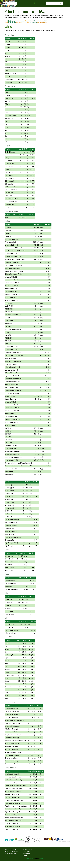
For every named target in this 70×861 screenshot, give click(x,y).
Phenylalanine (8, 669)
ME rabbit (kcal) (8, 603)
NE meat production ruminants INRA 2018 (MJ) (15, 260)
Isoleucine (7, 661)
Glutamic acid (8, 690)
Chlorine (7, 110)
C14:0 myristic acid (9, 158)
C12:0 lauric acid (8, 155)
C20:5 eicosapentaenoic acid (11, 190)
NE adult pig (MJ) (8, 517)
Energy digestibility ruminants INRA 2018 (14, 265)
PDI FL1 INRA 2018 (9, 312)
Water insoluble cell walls (10, 68)
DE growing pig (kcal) (9, 485)
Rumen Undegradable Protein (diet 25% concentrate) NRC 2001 (18, 463)
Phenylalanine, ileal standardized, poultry (14, 800)
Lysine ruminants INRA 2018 (11, 277)
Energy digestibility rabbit (10, 611)
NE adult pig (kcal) (9, 499)
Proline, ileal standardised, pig (11, 764)
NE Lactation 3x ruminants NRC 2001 (12, 451)
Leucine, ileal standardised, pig (11, 732)
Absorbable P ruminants (10, 396)
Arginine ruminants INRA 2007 (11, 425)
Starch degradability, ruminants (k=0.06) (13, 379)
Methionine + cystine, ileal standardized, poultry (15, 786)
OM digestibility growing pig (11, 526)
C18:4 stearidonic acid (10, 178)
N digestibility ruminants (10, 358)
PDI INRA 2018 (8, 236)
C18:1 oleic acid (8, 169)
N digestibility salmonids (10, 633)
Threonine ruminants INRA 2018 (11, 280)
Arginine (7, 681)
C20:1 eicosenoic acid (9, 184)
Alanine (6, 684)
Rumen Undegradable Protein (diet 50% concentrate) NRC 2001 (18, 466)
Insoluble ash (8, 56)
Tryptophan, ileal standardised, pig (12, 723)
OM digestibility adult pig (10, 528)
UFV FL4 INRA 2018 (9, 321)
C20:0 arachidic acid (9, 181)
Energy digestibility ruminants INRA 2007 (14, 355)
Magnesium (7, 101)
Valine (6, 664)
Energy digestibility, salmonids (11, 630)
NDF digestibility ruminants (11, 364)
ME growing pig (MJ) (9, 505)
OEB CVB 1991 (8, 437)
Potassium (7, 104)
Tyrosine (7, 672)
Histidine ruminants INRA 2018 (11, 297)
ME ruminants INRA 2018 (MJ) (11, 254)
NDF (6, 59)
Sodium (6, 107)
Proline (6, 698)
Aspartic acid (8, 687)
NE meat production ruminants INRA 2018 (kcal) (15, 251)
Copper (6, 127)
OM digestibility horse (10, 581)
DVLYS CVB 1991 (8, 440)
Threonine (7, 646)
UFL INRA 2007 (8, 332)
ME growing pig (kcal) (9, 488)
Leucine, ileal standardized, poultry (12, 797)
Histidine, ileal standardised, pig (12, 744)
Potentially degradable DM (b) (11, 387)
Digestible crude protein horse (11, 590)
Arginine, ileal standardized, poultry (12, 812)
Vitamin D (7, 217)
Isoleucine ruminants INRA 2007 (12, 411)
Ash (6, 53)
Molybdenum (8, 139)
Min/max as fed (30, 31)
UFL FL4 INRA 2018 (9, 318)
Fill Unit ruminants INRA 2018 (11, 242)
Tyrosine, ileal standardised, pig (12, 738)
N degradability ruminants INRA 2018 (13, 268)
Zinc (6, 124)
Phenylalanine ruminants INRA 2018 (12, 294)
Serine (6, 696)
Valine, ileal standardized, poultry (12, 794)
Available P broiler (9, 571)
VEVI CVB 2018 (8, 431)
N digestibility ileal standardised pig (13, 537)
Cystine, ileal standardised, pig (11, 717)
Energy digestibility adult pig (11, 523)
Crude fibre (7, 47)
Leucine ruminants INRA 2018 (11, 292)
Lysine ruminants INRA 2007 (11, 402)
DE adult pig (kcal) (9, 494)
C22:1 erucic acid (8, 196)
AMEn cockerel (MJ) (9, 562)
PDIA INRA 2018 (8, 233)
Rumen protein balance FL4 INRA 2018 (13, 329)
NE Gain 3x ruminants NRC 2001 (11, 460)
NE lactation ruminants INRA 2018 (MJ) (13, 257)
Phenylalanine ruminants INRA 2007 (12, 419)
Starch (6, 71)
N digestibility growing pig (11, 531)
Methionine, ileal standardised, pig (12, 714)
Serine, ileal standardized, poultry (12, 826)
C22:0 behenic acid (9, 193)
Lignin (6, 65)
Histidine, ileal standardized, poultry (13, 809)
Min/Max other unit (51, 31)
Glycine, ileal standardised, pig (11, 758)
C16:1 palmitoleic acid (9, 164)
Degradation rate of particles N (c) (12, 376)
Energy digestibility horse (10, 584)
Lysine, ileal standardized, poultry (12, 774)
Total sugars (7, 76)
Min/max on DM (40, 31)
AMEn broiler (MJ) (8, 565)
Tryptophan (7, 658)
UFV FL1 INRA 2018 (9, 306)
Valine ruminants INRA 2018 (11, 289)
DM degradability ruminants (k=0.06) (13, 382)
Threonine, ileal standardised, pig (12, 712)
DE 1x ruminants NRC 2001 (10, 448)
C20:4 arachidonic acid (10, 187)
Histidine (7, 678)
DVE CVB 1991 (8, 434)
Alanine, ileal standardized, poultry (12, 815)
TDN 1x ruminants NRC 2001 (11, 446)
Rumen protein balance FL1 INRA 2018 (13, 315)
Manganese (7, 122)
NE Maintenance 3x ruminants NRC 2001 (13, 457)
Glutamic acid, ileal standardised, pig (13, 755)
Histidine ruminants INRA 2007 (11, 422)
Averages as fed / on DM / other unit (15, 31)
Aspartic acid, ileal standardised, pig (13, 752)
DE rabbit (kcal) (8, 600)
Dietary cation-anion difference (11, 116)
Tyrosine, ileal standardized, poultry (12, 803)
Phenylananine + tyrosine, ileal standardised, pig (15, 741)
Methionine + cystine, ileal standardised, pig (14, 720)
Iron (6, 130)
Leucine (6, 666)
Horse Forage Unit (9, 587)
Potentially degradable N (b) (11, 373)
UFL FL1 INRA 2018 (9, 303)
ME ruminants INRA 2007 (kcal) (11, 347)
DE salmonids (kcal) (9, 624)
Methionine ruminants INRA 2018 (12, 283)
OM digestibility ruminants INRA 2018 (13, 262)
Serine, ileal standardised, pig (11, 761)
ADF (6, 62)
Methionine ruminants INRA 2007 (12, 408)
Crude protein (8, 44)
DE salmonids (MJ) (9, 627)
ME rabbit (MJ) (8, 608)
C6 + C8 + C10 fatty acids (10, 152)
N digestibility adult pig (10, 534)
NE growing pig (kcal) (9, 491)
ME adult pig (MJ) (8, 514)
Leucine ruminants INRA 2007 (11, 417)
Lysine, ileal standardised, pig (11, 709)
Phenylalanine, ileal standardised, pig (13, 735)
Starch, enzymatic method (10, 74)
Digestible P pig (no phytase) (11, 543)
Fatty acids (7, 207)
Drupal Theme (29, 858)
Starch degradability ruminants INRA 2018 (14, 271)
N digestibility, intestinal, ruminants (13, 361)
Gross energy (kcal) (9, 79)
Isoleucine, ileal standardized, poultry (13, 791)
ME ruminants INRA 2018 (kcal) (11, 245)
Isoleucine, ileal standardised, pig (12, 726)
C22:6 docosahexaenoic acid (11, 201)
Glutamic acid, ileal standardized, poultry (14, 821)
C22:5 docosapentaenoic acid (11, 199)
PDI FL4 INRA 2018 (9, 326)
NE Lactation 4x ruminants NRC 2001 (12, 454)
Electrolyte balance (9, 119)
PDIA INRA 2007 (8, 338)
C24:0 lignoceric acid (9, 204)
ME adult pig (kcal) (9, 496)
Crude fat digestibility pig (10, 540)
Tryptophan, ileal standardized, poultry (13, 789)
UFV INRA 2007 (8, 335)
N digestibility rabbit (9, 614)
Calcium (6, 92)
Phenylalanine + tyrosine (10, 675)
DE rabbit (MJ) (8, 605)
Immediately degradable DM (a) (12, 385)
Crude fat (7, 50)
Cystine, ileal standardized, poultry (12, 783)
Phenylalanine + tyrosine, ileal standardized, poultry (16, 806)
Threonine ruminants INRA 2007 (11, 405)
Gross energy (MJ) (9, 82)
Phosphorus (7, 95)
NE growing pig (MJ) (9, 508)
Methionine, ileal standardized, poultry (13, 780)
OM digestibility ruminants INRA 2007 (13, 353)
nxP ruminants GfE (9, 472)
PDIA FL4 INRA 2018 (9, 324)
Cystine (6, 652)
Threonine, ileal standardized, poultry (13, 777)
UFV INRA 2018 (8, 230)
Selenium (7, 133)
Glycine (6, 693)
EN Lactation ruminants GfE (11, 469)
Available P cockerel (9, 568)
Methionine (7, 649)
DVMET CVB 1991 (8, 443)
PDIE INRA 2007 (8, 344)
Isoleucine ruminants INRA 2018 (12, 286)
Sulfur (6, 113)
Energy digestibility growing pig (12, 520)
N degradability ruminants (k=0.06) (12, 367)
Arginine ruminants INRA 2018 (11, 300)
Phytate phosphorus (9, 98)
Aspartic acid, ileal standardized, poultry (14, 818)
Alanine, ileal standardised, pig (11, 749)
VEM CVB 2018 (8, 428)
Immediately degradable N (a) (11, 370)
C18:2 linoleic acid (9, 172)
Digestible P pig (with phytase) (11, 546)
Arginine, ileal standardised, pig (12, 746)
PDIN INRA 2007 (8, 341)
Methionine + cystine (9, 655)
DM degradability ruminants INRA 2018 (13, 274)
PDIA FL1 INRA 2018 (9, 309)
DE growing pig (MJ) (9, 502)
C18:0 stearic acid (9, 167)
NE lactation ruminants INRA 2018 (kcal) (13, 248)
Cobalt (6, 136)
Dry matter (7, 42)
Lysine (6, 643)
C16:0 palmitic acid (9, 161)
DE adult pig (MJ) (8, 511)
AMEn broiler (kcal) (9, 559)
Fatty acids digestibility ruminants (12, 393)
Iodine (6, 142)
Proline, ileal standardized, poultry (12, 829)
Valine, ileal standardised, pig (11, 729)
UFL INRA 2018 (8, 228)
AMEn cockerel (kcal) (9, 556)
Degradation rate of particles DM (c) (13, 390)
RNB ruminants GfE (9, 475)
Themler (42, 858)
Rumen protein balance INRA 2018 (12, 239)
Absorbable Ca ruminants (10, 399)
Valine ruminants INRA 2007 (11, 414)
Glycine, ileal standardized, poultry (12, 823)
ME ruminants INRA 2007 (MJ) (11, 350)
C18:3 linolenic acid (9, 175)
